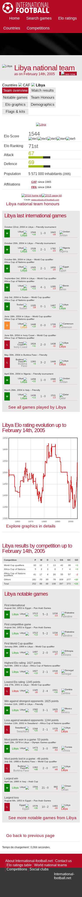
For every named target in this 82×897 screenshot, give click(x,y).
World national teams (50, 865)
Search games (39, 18)
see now (70, 74)
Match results (42, 90)
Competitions (38, 28)
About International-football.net (29, 861)
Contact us (63, 861)
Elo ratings (67, 18)
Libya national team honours (32, 204)
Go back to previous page (30, 835)
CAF (26, 85)
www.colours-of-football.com (45, 199)
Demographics (42, 104)
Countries (11, 28)
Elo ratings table (19, 865)
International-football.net (64, 876)
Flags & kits (15, 111)
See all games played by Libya (37, 407)
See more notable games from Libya (42, 817)
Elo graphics (15, 104)
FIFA (34, 187)
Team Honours (42, 97)
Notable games (15, 97)
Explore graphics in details (31, 526)
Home (14, 18)
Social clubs (39, 869)
